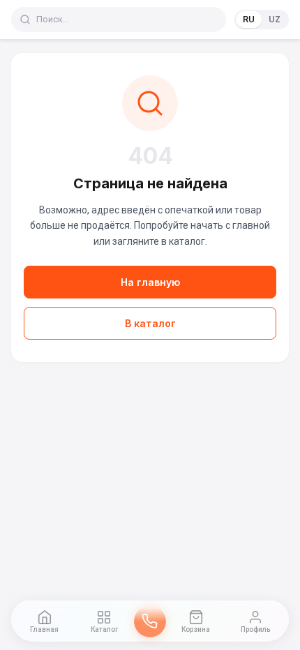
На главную (150, 282)
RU (249, 19)
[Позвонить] (150, 621)
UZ (274, 19)
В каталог (150, 323)
